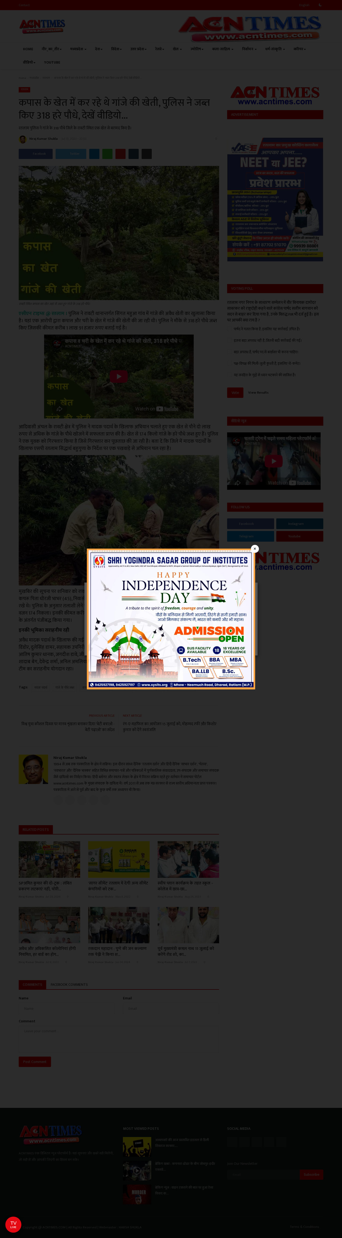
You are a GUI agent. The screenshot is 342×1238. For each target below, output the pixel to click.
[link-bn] (171, 619)
